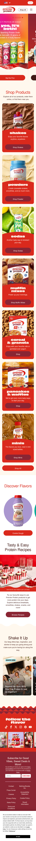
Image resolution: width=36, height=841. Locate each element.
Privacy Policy (11, 798)
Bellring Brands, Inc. (24, 787)
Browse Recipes (18, 614)
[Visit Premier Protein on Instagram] (20, 728)
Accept (18, 836)
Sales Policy (11, 802)
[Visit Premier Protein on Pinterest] (25, 728)
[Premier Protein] (9, 9)
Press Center (11, 790)
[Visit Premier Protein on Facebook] (11, 728)
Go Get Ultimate (18, 78)
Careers (11, 794)
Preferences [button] (12, 831)
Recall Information (25, 803)
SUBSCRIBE (26, 776)
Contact (11, 786)
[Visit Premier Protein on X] (15, 728)
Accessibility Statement (25, 793)
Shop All (23, 10)
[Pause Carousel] (32, 61)
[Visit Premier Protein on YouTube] (30, 728)
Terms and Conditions (11, 807)
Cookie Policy (25, 798)
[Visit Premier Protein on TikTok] (6, 728)
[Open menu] (31, 10)
